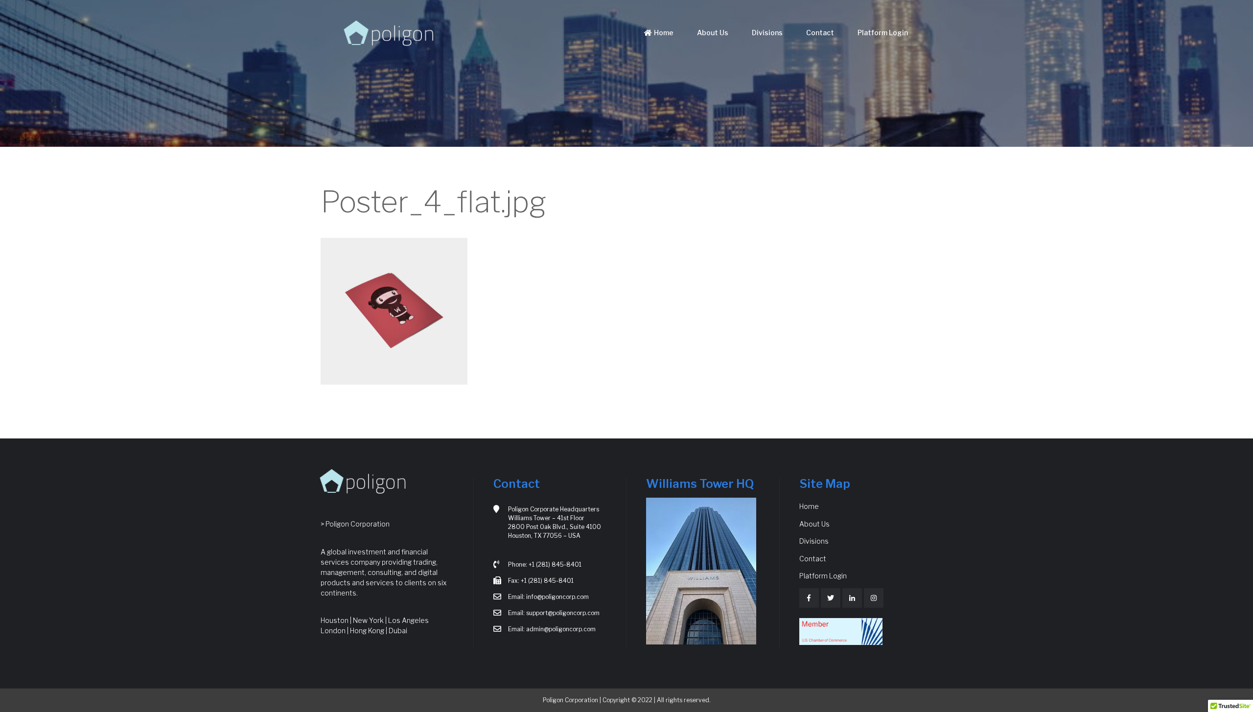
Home (663, 32)
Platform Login (883, 32)
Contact (820, 32)
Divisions (767, 32)
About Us (712, 32)
